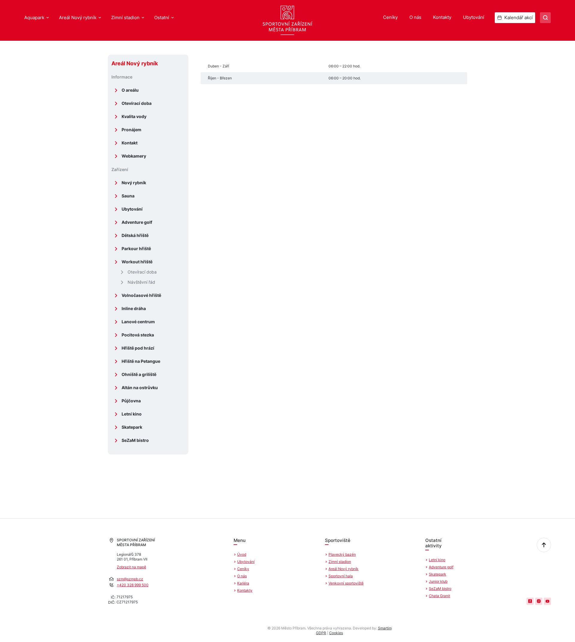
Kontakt (129, 142)
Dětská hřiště (135, 235)
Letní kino (132, 413)
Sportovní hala (341, 576)
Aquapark (34, 17)
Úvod (241, 554)
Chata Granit (439, 595)
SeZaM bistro (135, 440)
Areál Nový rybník (77, 17)
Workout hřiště (137, 261)
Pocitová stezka (138, 334)
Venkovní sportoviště (346, 583)
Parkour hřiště (136, 248)
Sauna (128, 195)
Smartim (385, 628)
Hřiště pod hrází (138, 348)
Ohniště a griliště (139, 374)
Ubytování (473, 17)
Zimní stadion (125, 17)
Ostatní (161, 17)
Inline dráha (134, 308)
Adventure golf (137, 222)
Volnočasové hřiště (141, 295)
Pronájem (131, 129)
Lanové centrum (138, 321)
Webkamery (134, 155)
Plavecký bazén (342, 554)
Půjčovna (131, 400)
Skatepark (132, 427)
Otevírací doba (137, 103)
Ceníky (390, 17)
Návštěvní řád (141, 282)
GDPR (321, 633)
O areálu (130, 90)
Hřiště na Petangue (141, 361)
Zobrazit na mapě (131, 567)
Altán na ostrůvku (140, 387)
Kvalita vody (134, 116)
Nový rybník (134, 182)
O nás (415, 17)
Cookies (336, 633)
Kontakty (442, 17)
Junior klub (438, 581)
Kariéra (243, 583)
